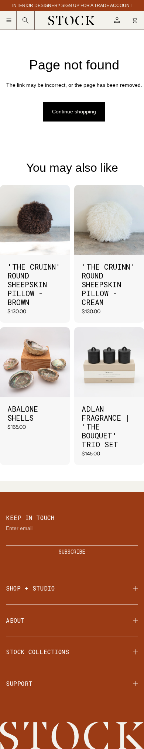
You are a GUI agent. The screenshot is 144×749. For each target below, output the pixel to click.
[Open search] (26, 20)
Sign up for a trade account (96, 5)
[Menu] (11, 20)
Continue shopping (74, 111)
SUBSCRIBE (72, 551)
